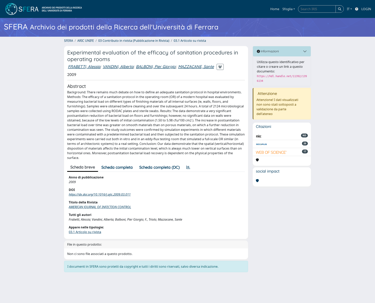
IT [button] (348, 9)
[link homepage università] (43, 9)
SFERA (68, 40)
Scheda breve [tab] (82, 167)
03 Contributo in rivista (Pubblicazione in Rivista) (133, 40)
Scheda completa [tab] (117, 167)
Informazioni (269, 51)
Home (274, 9)
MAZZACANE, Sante (196, 66)
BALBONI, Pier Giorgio (156, 66)
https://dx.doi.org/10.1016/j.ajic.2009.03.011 (100, 194)
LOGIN (366, 9)
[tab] (188, 167)
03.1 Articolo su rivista (190, 40)
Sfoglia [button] (287, 9)
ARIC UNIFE (85, 40)
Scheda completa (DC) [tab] (159, 167)
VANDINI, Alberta (118, 66)
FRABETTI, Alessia (84, 66)
